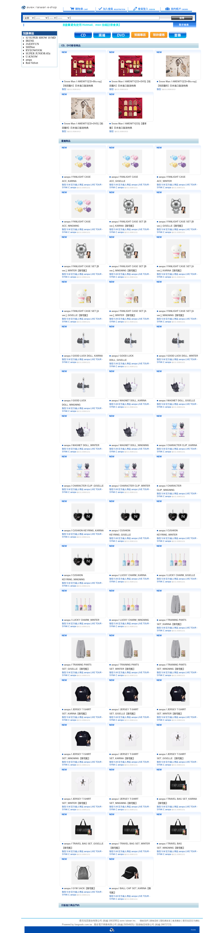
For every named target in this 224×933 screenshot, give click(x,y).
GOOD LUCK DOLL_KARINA (87, 356)
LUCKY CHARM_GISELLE (181, 575)
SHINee (30, 47)
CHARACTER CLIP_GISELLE (88, 485)
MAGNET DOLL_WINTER (85, 445)
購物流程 (153, 920)
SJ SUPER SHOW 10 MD (41, 37)
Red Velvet (32, 62)
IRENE (30, 40)
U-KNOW (32, 56)
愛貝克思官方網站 (191, 920)
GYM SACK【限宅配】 (84, 888)
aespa (29, 59)
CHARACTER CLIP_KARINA (182, 445)
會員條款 (176, 920)
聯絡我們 (144, 920)
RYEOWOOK (34, 50)
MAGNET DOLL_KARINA (133, 400)
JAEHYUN (32, 43)
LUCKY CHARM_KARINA (133, 575)
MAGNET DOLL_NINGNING (134, 445)
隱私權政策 (165, 920)
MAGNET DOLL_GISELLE (181, 400)
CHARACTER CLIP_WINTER (135, 485)
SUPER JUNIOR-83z (38, 53)
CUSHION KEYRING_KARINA (88, 530)
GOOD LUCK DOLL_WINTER (182, 356)
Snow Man (69, 81)
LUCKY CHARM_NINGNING (134, 620)
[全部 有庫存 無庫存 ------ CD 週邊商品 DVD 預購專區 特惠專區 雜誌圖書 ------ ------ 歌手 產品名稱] (91, 18)
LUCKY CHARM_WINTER (85, 620)
